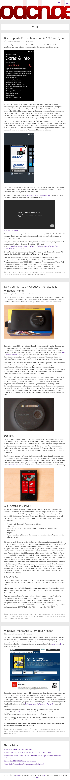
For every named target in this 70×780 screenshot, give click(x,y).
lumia (32, 272)
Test (29, 616)
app (49, 729)
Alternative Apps (37, 729)
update (6, 274)
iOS (9, 731)
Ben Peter (30, 41)
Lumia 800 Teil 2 (17, 355)
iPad (11, 731)
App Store (61, 729)
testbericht (34, 616)
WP (61, 731)
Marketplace (23, 731)
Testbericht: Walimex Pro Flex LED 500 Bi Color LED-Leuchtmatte (27, 752)
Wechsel (41, 616)
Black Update (25, 272)
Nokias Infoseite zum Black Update (39, 195)
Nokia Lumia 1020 (59, 272)
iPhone (14, 729)
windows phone (14, 274)
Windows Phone (11, 272)
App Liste (54, 729)
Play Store (30, 731)
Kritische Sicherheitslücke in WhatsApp (18, 749)
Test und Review (17, 614)
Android (8, 614)
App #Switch (56, 644)
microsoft (45, 272)
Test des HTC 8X (15, 465)
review (25, 616)
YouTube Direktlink (11, 230)
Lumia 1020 (37, 272)
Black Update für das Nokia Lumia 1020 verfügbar (34, 38)
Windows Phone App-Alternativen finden (28, 630)
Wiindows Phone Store (41, 731)
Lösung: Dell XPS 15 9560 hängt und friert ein (20, 761)
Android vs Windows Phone (51, 614)
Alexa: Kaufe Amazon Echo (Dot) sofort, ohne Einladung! (24, 764)
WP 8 (21, 274)
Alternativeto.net (24, 712)
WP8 (24, 274)
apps (5, 731)
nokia (51, 272)
